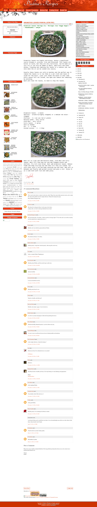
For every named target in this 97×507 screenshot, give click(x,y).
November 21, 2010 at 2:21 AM (33, 387)
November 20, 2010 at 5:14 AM (33, 309)
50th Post (19, 165)
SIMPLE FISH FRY (82, 83)
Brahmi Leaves (19, 170)
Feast (16, 180)
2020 (78, 69)
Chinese (4, 173)
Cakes (12, 171)
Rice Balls (17, 196)
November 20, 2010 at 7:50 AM (33, 326)
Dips (15, 174)
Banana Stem (14, 168)
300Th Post (20, 164)
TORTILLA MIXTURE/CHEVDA (14, 108)
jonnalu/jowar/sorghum (11, 185)
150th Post (8, 164)
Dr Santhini (30, 428)
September (81, 115)
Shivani (29, 192)
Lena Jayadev (30, 260)
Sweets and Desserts (18, 202)
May (79, 123)
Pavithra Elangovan (32, 215)
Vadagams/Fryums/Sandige (14, 205)
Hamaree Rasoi (31, 369)
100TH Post (5, 164)
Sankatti (15, 198)
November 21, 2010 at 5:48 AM (33, 405)
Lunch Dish (8, 186)
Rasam (4, 192)
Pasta (21, 188)
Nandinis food (31, 391)
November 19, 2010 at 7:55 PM (33, 239)
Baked (7, 168)
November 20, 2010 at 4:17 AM (33, 300)
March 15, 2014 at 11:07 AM (33, 433)
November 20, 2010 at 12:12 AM (34, 291)
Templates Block (55, 504)
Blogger (18, 211)
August (80, 117)
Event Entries (14, 178)
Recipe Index (17, 192)
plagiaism (11, 189)
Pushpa (29, 225)
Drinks (8, 176)
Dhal (11, 174)
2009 (78, 135)
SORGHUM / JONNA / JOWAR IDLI (86, 100)
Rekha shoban (31, 242)
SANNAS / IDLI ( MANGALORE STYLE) (14, 131)
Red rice (20, 194)
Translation (17, 204)
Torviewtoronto (31, 269)
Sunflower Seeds (6, 202)
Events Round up (10, 180)
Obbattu (14, 188)
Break (7, 171)
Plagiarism (16, 189)
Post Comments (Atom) (34, 491)
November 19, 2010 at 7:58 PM (33, 247)
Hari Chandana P (31, 339)
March (80, 128)
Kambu (20, 185)
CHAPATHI (15, 171)
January (80, 132)
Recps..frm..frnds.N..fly (10, 194)
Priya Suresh (30, 321)
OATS (12, 188)
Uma (29, 251)
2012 (78, 73)
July (79, 119)
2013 (78, 71)
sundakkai (20, 200)
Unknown (30, 204)
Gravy (20, 182)
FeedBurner (15, 31)
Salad (9, 198)
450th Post (12, 165)
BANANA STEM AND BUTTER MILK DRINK (13, 147)
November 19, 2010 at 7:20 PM (33, 230)
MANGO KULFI (14, 84)
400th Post (8, 165)
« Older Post (70, 488)
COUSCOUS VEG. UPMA (13, 138)
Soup (12, 200)
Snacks (8, 200)
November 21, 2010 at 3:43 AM (33, 396)
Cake (9, 171)
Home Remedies (17, 183)
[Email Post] (32, 182)
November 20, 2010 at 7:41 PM (33, 356)
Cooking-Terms (53, 10)
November (81, 81)
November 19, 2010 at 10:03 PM (34, 265)
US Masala (30, 354)
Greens (4, 183)
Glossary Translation (32, 10)
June (80, 121)
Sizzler (4, 200)
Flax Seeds (13, 182)
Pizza (8, 189)
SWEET (11, 202)
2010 (78, 77)
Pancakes (18, 188)
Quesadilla (14, 191)
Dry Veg (17, 176)
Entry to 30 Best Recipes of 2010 (85, 91)
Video (20, 205)
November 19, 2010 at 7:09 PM (33, 221)
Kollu (4, 186)
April (80, 126)
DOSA (4, 176)
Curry (8, 174)
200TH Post (13, 164)
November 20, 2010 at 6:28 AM (33, 318)
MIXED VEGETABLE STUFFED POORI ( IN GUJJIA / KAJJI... (85, 103)
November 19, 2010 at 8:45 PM (33, 256)
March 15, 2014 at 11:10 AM (33, 441)
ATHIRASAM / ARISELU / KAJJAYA (86, 108)
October (80, 113)
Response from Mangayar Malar (8, 196)
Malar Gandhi (30, 408)
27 (70, 24)
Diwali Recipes (19, 174)
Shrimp (20, 198)
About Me (12, 10)
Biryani (18, 168)
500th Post (15, 165)
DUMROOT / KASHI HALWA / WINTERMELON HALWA (84, 98)
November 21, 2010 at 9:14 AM (33, 413)
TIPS (14, 204)
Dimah (29, 295)
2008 (78, 137)
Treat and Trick (31, 304)
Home (5, 10)
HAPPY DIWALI (81, 106)
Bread (4, 171)
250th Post (16, 164)
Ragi (21, 191)
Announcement (9, 167)
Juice (17, 185)
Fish (10, 182)
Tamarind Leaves (6, 204)
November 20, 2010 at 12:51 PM (34, 344)
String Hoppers (15, 200)
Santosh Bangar (31, 330)
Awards (14, 167)
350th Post (4, 165)
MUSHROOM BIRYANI (13, 93)
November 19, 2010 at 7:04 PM (33, 211)
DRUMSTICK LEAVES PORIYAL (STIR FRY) (39, 22)
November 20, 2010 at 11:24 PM (34, 365)
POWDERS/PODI (7, 191)
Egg (8, 178)
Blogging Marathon (12, 170)
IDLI (21, 183)
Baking (10, 168)
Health (12, 183)
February (80, 130)
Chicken (20, 171)
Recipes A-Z (20, 10)
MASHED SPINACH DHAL (14, 115)
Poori (21, 189)
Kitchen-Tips (44, 10)
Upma (7, 205)
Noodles (8, 188)
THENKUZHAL (81, 110)
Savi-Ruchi (30, 382)
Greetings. (8, 183)
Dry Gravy (12, 176)
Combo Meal (15, 173)
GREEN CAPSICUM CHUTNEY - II (13, 101)
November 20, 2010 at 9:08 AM (33, 335)
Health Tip (63, 10)
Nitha (29, 360)
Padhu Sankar (30, 313)
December (81, 79)
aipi (28, 348)
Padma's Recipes (41, 3)
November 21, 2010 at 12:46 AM (34, 378)
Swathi (29, 234)
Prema (29, 286)
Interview (4, 185)
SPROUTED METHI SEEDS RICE (13, 154)
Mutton (16, 186)
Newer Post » (27, 488)
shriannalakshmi (31, 278)
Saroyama (53, 505)
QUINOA (18, 191)
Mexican (12, 186)
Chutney (9, 173)
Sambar (11, 198)
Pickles (4, 189)
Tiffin (11, 204)
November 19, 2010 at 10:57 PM (34, 282)
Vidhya (29, 400)
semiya (18, 198)
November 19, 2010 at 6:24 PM (33, 200)
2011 (78, 75)
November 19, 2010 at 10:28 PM (34, 274)
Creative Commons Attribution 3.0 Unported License (47, 497)
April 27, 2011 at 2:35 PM (32, 424)
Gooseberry (17, 182)
